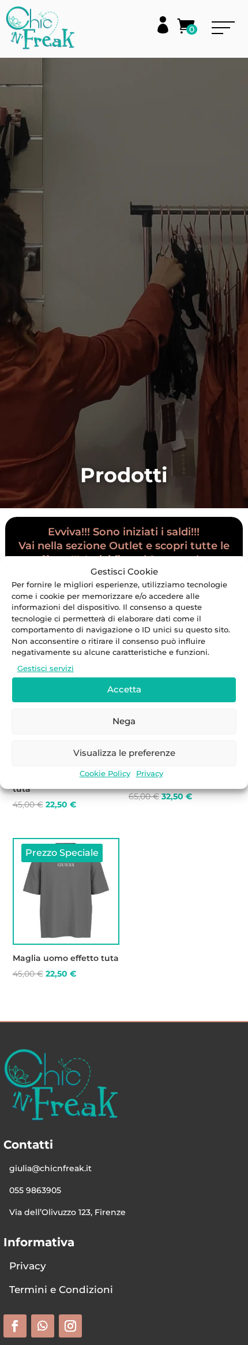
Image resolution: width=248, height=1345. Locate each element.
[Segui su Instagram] (70, 1325)
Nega (124, 721)
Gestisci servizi (45, 668)
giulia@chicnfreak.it (50, 1168)
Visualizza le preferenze (124, 752)
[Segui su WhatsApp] (42, 1325)
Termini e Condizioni (61, 1289)
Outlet (126, 545)
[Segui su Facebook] (15, 1325)
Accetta (124, 689)
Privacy (149, 773)
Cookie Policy (105, 773)
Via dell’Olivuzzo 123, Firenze (67, 1212)
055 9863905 (35, 1190)
